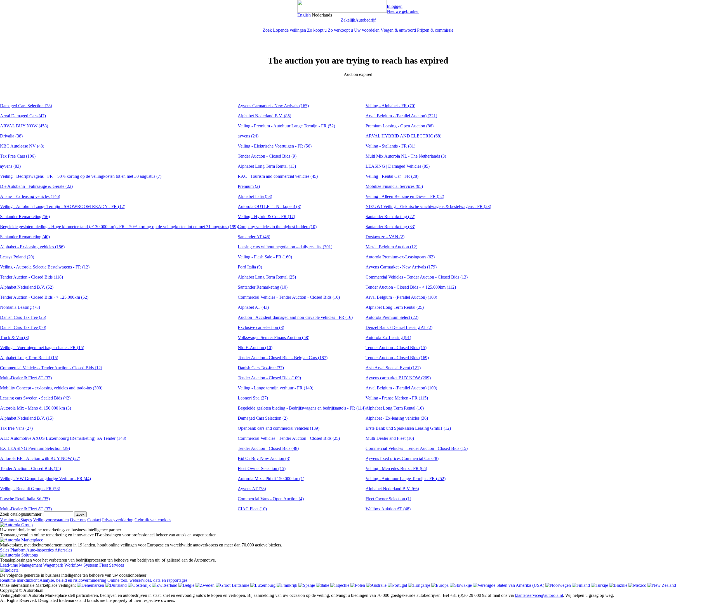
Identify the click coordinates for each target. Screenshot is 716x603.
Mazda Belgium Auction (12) (391, 246)
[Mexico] (637, 585)
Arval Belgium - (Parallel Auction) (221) (401, 115)
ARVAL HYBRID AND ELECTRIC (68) (403, 136)
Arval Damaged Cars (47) (23, 115)
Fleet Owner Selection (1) (388, 498)
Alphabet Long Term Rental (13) (267, 166)
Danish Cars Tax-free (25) (23, 317)
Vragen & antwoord (398, 30)
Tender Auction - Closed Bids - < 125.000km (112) (411, 287)
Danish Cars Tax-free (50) (23, 327)
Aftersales (63, 550)
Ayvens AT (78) (252, 488)
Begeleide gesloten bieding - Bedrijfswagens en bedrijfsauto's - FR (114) (302, 408)
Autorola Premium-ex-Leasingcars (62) (400, 256)
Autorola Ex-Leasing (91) (388, 337)
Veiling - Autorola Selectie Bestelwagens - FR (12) (45, 267)
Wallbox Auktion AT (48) (388, 508)
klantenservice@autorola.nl (539, 595)
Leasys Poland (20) (17, 256)
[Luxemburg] (262, 585)
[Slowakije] (461, 585)
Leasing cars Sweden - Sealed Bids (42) (35, 398)
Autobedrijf (365, 20)
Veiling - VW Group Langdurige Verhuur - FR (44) (45, 478)
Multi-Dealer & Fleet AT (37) (26, 377)
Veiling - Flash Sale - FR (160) (265, 256)
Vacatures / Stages (16, 519)
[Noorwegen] (558, 585)
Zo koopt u (317, 30)
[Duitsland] (116, 585)
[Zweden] (205, 585)
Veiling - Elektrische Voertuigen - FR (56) (275, 146)
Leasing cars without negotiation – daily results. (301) (285, 246)
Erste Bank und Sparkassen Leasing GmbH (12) (408, 428)
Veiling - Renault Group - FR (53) (30, 488)
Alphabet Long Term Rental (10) (395, 408)
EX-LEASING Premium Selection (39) (35, 448)
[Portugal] (397, 585)
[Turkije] (599, 585)
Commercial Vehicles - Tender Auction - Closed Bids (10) (289, 297)
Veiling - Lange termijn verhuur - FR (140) (275, 387)
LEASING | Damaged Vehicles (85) (398, 166)
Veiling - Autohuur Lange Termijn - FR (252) (406, 478)
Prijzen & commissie (435, 30)
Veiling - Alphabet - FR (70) (390, 105)
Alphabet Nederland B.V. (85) (264, 115)
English (304, 15)
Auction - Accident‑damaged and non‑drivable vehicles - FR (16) (295, 317)
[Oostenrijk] (139, 585)
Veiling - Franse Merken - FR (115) (397, 398)
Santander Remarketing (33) (390, 226)
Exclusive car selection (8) (261, 327)
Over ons (78, 519)
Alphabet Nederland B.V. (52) (26, 287)
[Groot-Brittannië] (232, 585)
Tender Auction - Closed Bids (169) (397, 357)
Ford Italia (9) (250, 267)
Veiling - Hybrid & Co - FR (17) (266, 216)
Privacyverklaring (117, 519)
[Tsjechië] (339, 585)
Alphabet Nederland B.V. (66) (392, 488)
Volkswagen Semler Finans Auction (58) (273, 337)
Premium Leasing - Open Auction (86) (400, 125)
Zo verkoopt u (340, 30)
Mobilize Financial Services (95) (394, 186)
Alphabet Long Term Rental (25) (267, 277)
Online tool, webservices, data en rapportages (147, 580)
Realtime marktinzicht (19, 580)
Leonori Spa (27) (253, 398)
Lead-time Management (21, 565)
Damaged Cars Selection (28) (26, 105)
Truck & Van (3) (14, 337)
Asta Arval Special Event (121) (393, 367)
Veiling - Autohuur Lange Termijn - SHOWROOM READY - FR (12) (62, 206)
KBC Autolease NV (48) (22, 146)
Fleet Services (111, 565)
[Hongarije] (419, 585)
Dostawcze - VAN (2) (385, 236)
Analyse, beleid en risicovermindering (72, 580)
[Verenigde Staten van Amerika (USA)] (508, 585)
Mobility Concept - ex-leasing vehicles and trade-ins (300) (51, 387)
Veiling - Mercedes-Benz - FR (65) (396, 468)
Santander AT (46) (254, 236)
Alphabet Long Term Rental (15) (29, 357)
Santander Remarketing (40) (25, 236)
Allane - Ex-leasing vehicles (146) (30, 196)
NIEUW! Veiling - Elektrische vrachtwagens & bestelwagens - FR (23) (428, 206)
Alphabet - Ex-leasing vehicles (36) (397, 418)
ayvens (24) (248, 136)
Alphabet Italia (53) (255, 196)
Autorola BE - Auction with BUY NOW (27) (40, 458)
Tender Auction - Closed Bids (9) (267, 156)
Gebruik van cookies (153, 519)
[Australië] (376, 585)
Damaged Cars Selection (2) (263, 418)
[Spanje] (306, 585)
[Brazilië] (618, 585)
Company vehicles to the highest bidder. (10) (277, 226)
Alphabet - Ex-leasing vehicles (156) (32, 246)
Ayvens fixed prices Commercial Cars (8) (402, 458)
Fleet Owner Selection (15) (262, 468)
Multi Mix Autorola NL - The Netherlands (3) (406, 156)
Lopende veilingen (289, 30)
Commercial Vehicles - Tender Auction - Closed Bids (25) (289, 438)
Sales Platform (12, 550)
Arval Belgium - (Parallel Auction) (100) (401, 297)
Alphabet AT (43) (253, 307)
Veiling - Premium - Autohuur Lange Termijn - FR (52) (286, 125)
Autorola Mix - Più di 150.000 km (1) (271, 478)
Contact (94, 519)
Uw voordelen (367, 30)
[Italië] (322, 585)
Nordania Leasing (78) (20, 307)
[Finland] (581, 585)
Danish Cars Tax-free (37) (261, 367)
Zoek (267, 30)
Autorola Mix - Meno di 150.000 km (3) (35, 408)
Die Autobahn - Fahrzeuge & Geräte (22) (36, 186)
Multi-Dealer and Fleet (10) (390, 438)
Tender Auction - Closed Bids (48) (268, 448)
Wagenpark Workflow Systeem (70, 565)
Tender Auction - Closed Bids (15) (30, 468)
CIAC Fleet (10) (252, 508)
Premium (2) (249, 186)
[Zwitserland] (164, 585)
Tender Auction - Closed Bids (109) (269, 377)
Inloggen (394, 6)
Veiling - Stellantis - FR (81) (390, 146)
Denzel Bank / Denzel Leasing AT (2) (399, 327)
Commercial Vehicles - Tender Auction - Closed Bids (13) (417, 277)
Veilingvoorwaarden (51, 519)
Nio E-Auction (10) (255, 347)
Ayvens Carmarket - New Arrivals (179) (401, 267)
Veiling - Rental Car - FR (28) (392, 176)
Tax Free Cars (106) (18, 156)
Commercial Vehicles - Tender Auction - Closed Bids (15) (417, 448)
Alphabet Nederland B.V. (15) (26, 418)
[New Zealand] (661, 585)
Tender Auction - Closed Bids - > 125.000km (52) (44, 297)
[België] (186, 585)
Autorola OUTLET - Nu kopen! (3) (269, 206)
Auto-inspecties (40, 550)
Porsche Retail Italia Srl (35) (25, 498)
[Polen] (357, 585)
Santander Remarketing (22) (390, 216)
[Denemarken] (90, 585)
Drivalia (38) (11, 136)
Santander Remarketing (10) (263, 287)
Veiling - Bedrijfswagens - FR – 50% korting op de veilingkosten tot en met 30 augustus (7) (80, 176)
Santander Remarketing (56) (25, 216)
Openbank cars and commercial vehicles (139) (278, 428)
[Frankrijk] (287, 585)
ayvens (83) (10, 166)
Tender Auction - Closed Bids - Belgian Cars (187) (283, 357)
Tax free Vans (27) (16, 428)
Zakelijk (348, 20)
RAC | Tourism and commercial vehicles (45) (278, 176)
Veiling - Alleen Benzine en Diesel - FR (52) (405, 196)
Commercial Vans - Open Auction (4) (271, 498)
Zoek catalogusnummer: (21, 514)
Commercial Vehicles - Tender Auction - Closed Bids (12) (51, 367)
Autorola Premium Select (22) (392, 317)
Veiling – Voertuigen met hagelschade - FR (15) (42, 347)
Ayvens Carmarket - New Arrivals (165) (273, 105)
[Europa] (440, 585)
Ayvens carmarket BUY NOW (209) (398, 377)
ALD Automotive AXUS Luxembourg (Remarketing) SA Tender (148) (63, 438)
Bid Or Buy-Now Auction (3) (264, 458)
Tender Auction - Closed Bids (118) (31, 277)
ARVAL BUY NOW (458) (24, 125)
